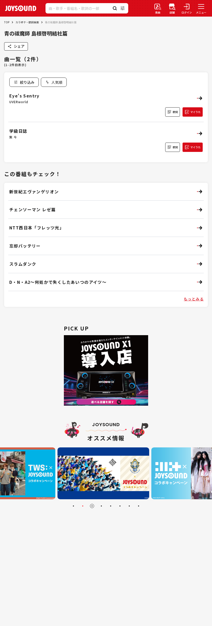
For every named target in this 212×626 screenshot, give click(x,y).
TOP (6, 22)
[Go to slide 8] (138, 506)
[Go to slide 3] (92, 506)
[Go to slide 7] (129, 506)
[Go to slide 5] (110, 506)
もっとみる (194, 298)
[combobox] (54, 82)
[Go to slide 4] (101, 506)
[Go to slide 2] (82, 506)
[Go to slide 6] (119, 506)
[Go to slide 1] (73, 506)
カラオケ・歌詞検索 (27, 22)
